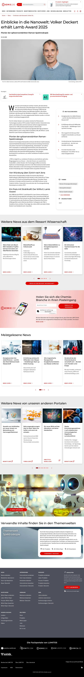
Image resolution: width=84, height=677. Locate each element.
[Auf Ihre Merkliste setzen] (75, 11)
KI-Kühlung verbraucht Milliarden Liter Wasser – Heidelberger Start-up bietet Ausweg (71, 126)
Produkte (22, 618)
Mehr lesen (40, 321)
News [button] (3, 11)
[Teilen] (77, 11)
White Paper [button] (41, 11)
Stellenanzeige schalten (45, 600)
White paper (23, 620)
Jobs (21, 623)
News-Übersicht (5, 583)
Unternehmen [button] (11, 11)
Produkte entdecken (44, 575)
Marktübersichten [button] (30, 11)
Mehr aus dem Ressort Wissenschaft (42, 283)
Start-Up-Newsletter (7, 580)
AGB (11, 667)
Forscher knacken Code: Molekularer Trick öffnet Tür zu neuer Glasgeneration (70, 151)
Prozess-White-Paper (7, 600)
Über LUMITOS (19, 662)
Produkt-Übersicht (43, 586)
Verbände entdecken (25, 580)
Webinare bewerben (25, 598)
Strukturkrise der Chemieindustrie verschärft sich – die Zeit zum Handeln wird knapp (71, 143)
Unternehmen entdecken (27, 575)
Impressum (4, 667)
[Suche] (44, 5)
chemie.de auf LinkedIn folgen (72, 591)
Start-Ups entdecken (25, 578)
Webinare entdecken (25, 595)
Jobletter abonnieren (44, 598)
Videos (3, 623)
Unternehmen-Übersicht (27, 586)
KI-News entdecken (16, 509)
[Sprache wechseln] (80, 11)
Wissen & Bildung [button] (56, 11)
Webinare (22, 626)
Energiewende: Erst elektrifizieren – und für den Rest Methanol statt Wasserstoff (71, 118)
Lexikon (3, 615)
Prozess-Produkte (43, 580)
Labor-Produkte (42, 578)
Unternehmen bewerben (26, 583)
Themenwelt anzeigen (51, 553)
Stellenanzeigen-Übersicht (46, 603)
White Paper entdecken (7, 595)
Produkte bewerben (43, 583)
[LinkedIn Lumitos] (82, 667)
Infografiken (4, 618)
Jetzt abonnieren (72, 587)
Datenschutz (19, 667)
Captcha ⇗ (52, 313)
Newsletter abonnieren (69, 306)
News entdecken (5, 575)
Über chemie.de (30, 662)
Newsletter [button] (67, 11)
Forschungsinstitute (6, 620)
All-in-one (22, 628)
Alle (19, 4)
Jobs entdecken (42, 595)
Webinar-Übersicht (25, 600)
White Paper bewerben (7, 603)
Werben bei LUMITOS (7, 662)
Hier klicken (48, 311)
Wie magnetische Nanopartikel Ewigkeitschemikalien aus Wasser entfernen (71, 135)
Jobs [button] (48, 11)
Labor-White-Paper (6, 598)
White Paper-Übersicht (7, 606)
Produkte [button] (19, 11)
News (21, 615)
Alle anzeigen (65, 195)
